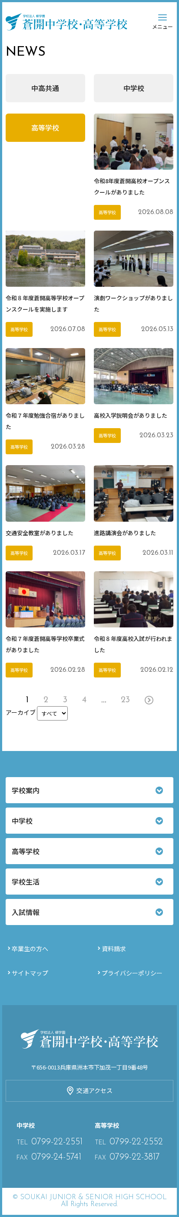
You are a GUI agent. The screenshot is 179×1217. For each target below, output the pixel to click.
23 (125, 700)
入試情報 (26, 912)
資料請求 (114, 948)
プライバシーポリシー (132, 973)
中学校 (133, 88)
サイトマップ (30, 973)
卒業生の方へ (30, 948)
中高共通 (45, 88)
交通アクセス (94, 1090)
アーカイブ (21, 712)
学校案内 (26, 790)
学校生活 (26, 881)
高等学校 (45, 127)
